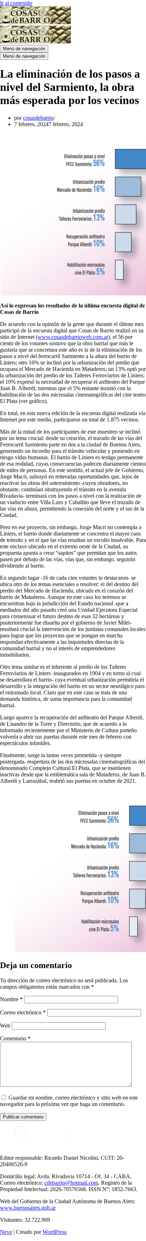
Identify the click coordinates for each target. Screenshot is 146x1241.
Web (5, 1026)
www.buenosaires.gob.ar (28, 1208)
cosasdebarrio (38, 118)
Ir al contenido (16, 3)
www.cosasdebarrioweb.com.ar (73, 337)
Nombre (11, 999)
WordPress (55, 1232)
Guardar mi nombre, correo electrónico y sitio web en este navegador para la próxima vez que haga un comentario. (69, 1101)
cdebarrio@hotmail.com (71, 1183)
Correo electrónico (23, 1012)
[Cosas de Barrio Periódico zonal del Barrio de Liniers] (35, 22)
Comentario (15, 1038)
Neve (6, 1232)
